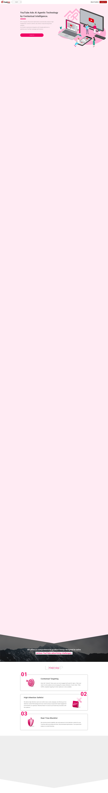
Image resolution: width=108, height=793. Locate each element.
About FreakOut (95, 2)
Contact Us (103, 2)
